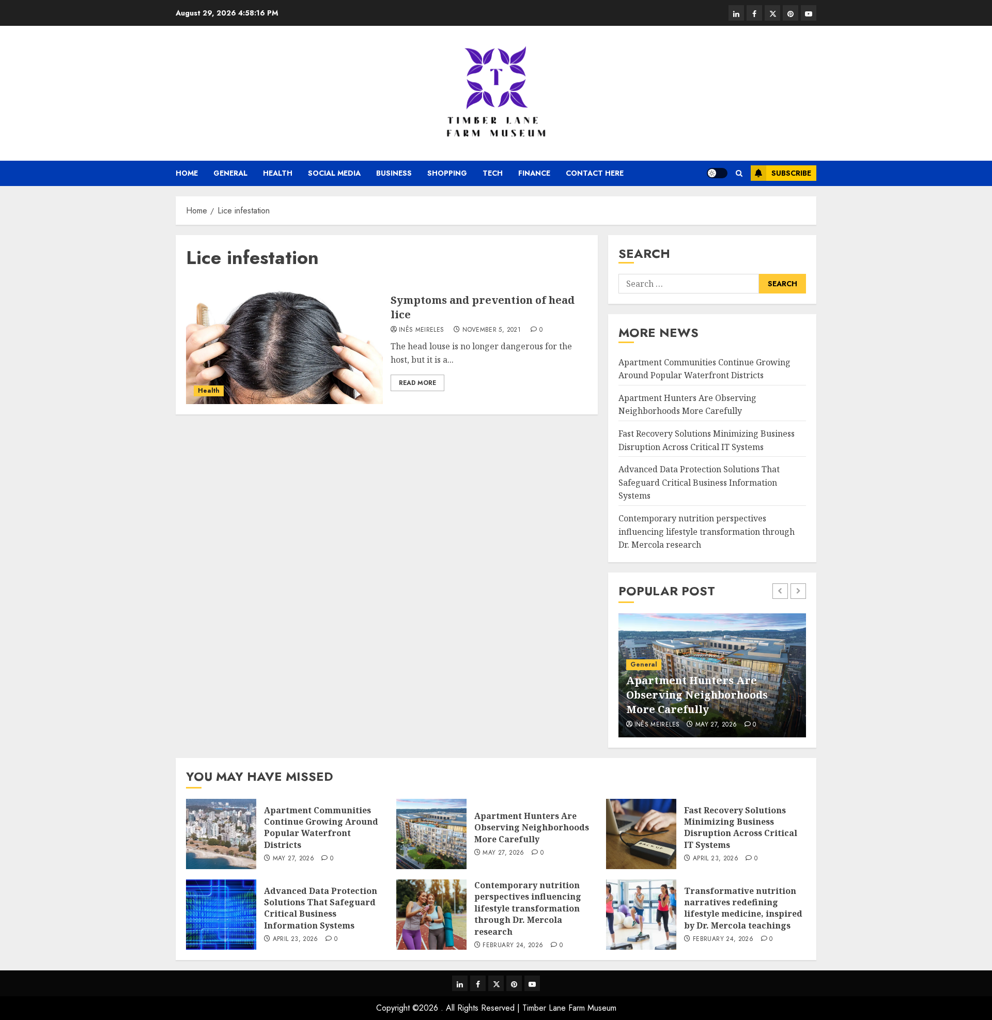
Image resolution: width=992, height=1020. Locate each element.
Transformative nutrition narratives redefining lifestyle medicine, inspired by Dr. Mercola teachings (743, 908)
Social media (334, 173)
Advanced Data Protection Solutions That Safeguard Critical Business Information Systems (699, 482)
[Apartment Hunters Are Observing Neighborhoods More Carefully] (431, 834)
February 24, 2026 (513, 945)
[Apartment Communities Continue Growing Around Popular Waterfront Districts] (221, 834)
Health (277, 173)
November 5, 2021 (491, 330)
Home (187, 173)
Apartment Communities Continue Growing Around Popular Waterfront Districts (321, 828)
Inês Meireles (421, 330)
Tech (493, 173)
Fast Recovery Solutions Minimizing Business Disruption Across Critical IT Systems (740, 828)
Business (394, 173)
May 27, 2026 (716, 725)
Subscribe (791, 173)
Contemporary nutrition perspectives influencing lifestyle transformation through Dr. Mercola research (706, 531)
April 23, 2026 (715, 859)
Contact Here (595, 173)
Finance (534, 173)
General (230, 173)
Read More (417, 383)
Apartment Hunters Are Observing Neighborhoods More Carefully (687, 404)
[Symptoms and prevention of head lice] (284, 342)
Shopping (447, 173)
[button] (739, 173)
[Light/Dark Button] (717, 173)
